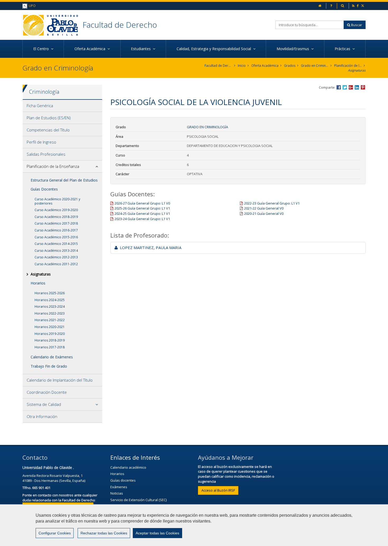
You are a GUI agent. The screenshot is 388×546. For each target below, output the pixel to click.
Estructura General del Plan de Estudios (64, 180)
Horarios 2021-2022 (50, 320)
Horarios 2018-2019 (50, 340)
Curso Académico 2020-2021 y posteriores (57, 201)
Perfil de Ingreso (41, 142)
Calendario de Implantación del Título (60, 380)
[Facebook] (358, 5)
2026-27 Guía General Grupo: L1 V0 (142, 203)
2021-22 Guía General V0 (263, 208)
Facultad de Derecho (120, 24)
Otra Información (42, 416)
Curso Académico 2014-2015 (56, 243)
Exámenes (118, 487)
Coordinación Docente (47, 392)
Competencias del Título (48, 129)
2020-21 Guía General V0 (263, 213)
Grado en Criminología (315, 65)
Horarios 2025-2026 (50, 293)
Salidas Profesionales (46, 154)
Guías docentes (123, 480)
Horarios (38, 283)
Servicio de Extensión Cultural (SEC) (138, 499)
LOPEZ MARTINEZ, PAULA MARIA (149, 247)
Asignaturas (357, 70)
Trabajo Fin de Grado (49, 366)
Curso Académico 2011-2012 (56, 264)
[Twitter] (363, 5)
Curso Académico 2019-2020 (56, 210)
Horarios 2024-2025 (50, 300)
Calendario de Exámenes (52, 356)
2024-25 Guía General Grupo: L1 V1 (142, 213)
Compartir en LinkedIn (357, 87)
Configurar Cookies (55, 533)
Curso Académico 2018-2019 (56, 217)
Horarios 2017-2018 (50, 347)
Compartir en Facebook (339, 87)
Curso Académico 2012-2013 (56, 257)
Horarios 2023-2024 (50, 306)
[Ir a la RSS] (354, 5)
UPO (31, 5)
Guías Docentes (44, 189)
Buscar (356, 24)
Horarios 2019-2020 (50, 333)
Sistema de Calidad (44, 404)
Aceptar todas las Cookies (157, 533)
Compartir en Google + (351, 87)
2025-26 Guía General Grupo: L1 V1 (142, 208)
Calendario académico (128, 467)
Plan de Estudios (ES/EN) (49, 117)
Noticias (116, 493)
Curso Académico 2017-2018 (56, 223)
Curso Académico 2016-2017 (56, 230)
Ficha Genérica (40, 105)
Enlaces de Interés (135, 457)
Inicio (242, 65)
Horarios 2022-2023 (50, 313)
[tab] (62, 106)
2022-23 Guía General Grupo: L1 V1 (272, 203)
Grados (289, 65)
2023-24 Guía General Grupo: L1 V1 (142, 218)
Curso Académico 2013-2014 (56, 250)
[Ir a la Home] (52, 25)
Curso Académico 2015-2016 (56, 237)
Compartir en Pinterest (363, 87)
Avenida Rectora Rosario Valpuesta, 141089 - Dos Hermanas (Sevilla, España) (53, 478)
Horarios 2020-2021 (50, 327)
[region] (194, 525)
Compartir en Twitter (345, 87)
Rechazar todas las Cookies (104, 533)
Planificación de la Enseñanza (348, 65)
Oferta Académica (264, 65)
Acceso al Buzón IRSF (218, 490)
